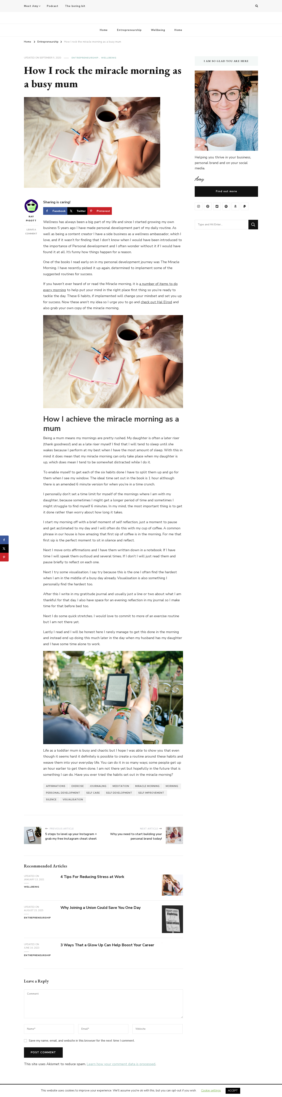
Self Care (93, 792)
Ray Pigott (31, 218)
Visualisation (73, 799)
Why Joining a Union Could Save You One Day (100, 907)
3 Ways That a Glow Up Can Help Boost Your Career (107, 945)
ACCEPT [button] (233, 1090)
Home (104, 30)
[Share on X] (4, 548)
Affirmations (55, 786)
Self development (119, 792)
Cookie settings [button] (211, 1090)
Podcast (52, 6)
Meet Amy (31, 6)
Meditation (121, 786)
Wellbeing (158, 30)
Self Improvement (151, 792)
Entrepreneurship (129, 30)
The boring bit (75, 6)
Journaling (98, 786)
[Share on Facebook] (4, 540)
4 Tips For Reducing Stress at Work (92, 876)
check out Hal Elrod (156, 302)
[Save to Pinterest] (4, 557)
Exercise (78, 786)
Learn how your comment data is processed (121, 1064)
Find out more (226, 191)
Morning (172, 786)
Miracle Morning (147, 786)
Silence (51, 799)
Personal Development (63, 792)
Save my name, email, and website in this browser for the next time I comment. (82, 1041)
